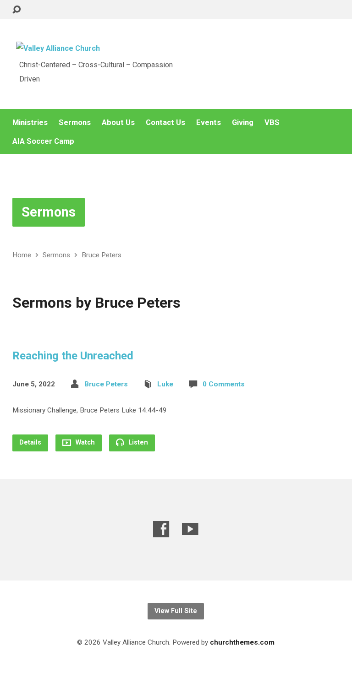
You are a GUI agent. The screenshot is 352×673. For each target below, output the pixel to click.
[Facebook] (161, 529)
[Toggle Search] (16, 9)
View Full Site (175, 611)
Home (21, 255)
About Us (118, 122)
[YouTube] (190, 529)
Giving (242, 122)
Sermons (75, 122)
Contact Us (165, 122)
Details (30, 442)
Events (208, 122)
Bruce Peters (101, 255)
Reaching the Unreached (72, 355)
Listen (137, 442)
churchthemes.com (242, 642)
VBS (272, 122)
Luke (165, 384)
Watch (84, 442)
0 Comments (224, 384)
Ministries (30, 122)
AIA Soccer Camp (43, 141)
